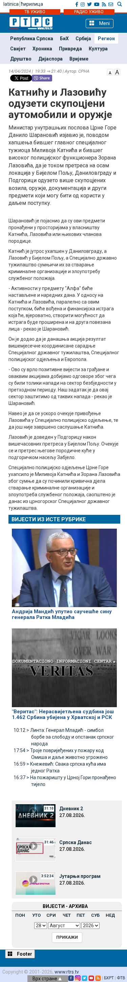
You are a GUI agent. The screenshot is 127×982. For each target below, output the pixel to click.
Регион (106, 38)
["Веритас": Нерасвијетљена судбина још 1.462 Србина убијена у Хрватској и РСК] (64, 665)
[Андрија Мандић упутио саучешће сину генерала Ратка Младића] (64, 565)
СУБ (95, 915)
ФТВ (121, 978)
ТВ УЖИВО (34, 11)
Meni (104, 23)
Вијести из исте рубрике (49, 519)
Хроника (42, 48)
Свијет (18, 48)
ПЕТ (81, 915)
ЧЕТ (67, 915)
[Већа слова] (117, 71)
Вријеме (78, 59)
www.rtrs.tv (67, 972)
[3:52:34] (35, 883)
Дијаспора (50, 59)
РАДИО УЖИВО (89, 11)
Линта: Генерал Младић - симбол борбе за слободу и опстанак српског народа (64, 736)
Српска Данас (75, 842)
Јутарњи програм (80, 876)
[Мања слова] (110, 71)
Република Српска (31, 38)
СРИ (51, 915)
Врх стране (45, 978)
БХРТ (109, 978)
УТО (36, 915)
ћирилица (32, 4)
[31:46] (35, 849)
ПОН (20, 915)
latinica (11, 4)
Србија (83, 38)
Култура (98, 48)
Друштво (20, 59)
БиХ (64, 38)
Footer (24, 954)
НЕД (110, 915)
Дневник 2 (71, 808)
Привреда (70, 48)
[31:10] (35, 815)
